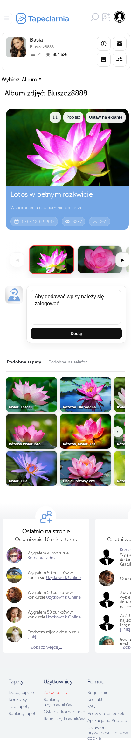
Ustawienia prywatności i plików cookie (107, 733)
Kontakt (94, 699)
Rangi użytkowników (64, 719)
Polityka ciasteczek (105, 713)
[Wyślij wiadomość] (120, 44)
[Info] (104, 44)
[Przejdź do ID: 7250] (99, 259)
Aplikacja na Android (107, 720)
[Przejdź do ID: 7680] (51, 259)
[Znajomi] (120, 60)
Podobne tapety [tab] (24, 361)
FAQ (91, 706)
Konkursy (18, 699)
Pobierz (73, 117)
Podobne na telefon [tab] (68, 361)
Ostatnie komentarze (64, 712)
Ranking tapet (22, 713)
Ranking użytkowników (58, 702)
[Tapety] (104, 60)
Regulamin (97, 692)
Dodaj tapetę (21, 692)
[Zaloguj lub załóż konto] (120, 17)
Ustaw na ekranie (105, 117)
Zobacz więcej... (46, 647)
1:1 (55, 117)
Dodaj (76, 333)
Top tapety (19, 706)
